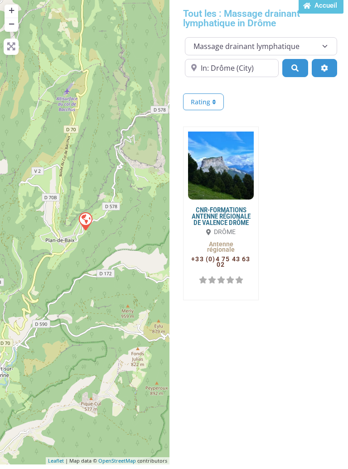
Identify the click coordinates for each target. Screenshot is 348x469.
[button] (221, 247)
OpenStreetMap (117, 460)
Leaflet (56, 460)
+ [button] (11, 10)
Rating (201, 102)
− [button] (11, 23)
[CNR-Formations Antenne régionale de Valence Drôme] (85, 221)
